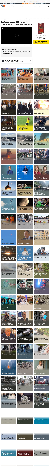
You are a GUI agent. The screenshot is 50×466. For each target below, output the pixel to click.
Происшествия (36, 6)
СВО (12, 6)
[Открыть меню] (48, 6)
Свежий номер (12, 3)
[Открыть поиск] (45, 6)
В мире (30, 6)
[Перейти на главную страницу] (3, 6)
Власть (8, 6)
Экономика (18, 6)
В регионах (24, 6)
